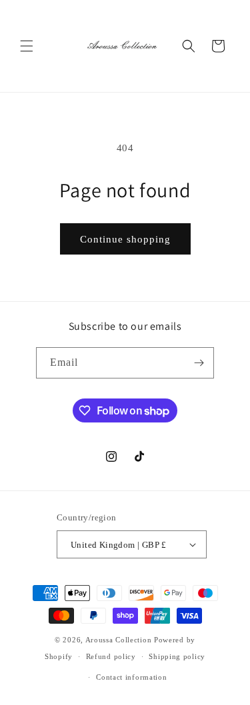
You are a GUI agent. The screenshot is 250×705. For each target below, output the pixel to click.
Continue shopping (125, 239)
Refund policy (111, 656)
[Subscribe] (198, 362)
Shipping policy (177, 656)
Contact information (131, 677)
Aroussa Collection (118, 640)
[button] (26, 46)
